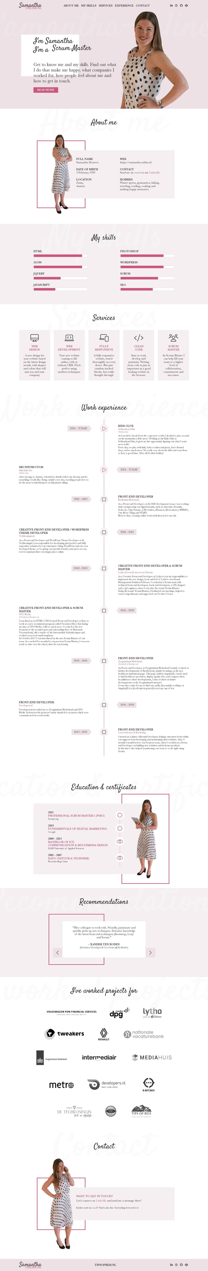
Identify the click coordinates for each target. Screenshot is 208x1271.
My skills (88, 5)
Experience (124, 5)
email (137, 172)
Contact (143, 5)
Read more (45, 89)
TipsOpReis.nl (105, 1264)
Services (106, 5)
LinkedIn (154, 172)
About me (71, 5)
